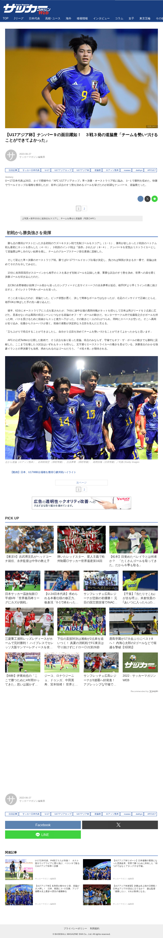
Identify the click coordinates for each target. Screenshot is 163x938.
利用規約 (94, 928)
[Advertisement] (81, 741)
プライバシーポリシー (75, 928)
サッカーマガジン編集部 (32, 157)
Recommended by (140, 691)
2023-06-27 (25, 154)
